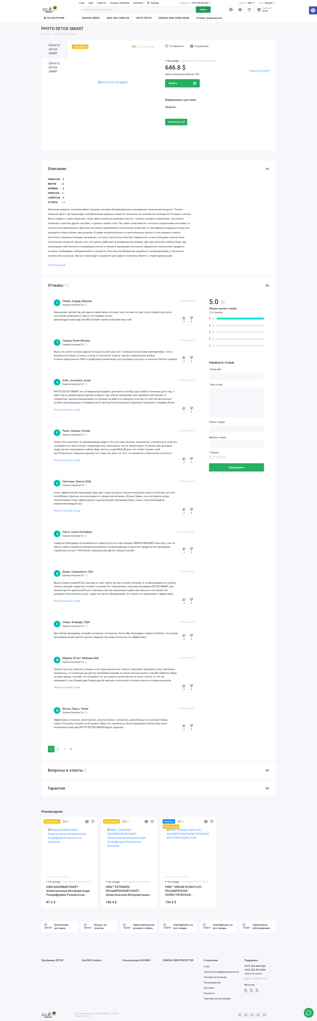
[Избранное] (249, 9)
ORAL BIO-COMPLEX (118, 17)
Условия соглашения (215, 977)
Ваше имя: (216, 369)
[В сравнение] (87, 821)
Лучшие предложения (209, 17)
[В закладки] (93, 821)
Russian (265, 3)
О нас (207, 966)
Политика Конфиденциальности (221, 972)
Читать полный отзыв (67, 409)
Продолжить (236, 467)
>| (71, 749)
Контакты (138, 3)
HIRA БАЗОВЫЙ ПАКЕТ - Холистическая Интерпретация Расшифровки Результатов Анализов (68, 891)
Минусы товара (217, 437)
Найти (203, 9)
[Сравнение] (240, 9)
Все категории (55, 18)
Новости (101, 3)
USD (245, 3)
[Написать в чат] (309, 1013)
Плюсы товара (217, 422)
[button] (313, 10)
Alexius (88, 1016)
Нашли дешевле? (260, 70)
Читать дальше (57, 265)
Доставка (209, 988)
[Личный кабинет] (231, 9)
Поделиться (174, 122)
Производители (212, 982)
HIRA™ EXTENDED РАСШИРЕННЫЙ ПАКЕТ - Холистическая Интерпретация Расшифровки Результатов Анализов (127, 891)
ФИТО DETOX (144, 17)
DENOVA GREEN (91, 17)
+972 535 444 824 (193, 3)
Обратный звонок (253, 973)
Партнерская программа (217, 998)
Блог (91, 3)
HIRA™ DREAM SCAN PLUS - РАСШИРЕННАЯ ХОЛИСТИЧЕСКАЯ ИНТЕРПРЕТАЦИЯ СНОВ (184, 891)
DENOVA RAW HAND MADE (174, 17)
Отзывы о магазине (119, 3)
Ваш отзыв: (217, 384)
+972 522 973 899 (254, 969)
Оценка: (215, 452)
